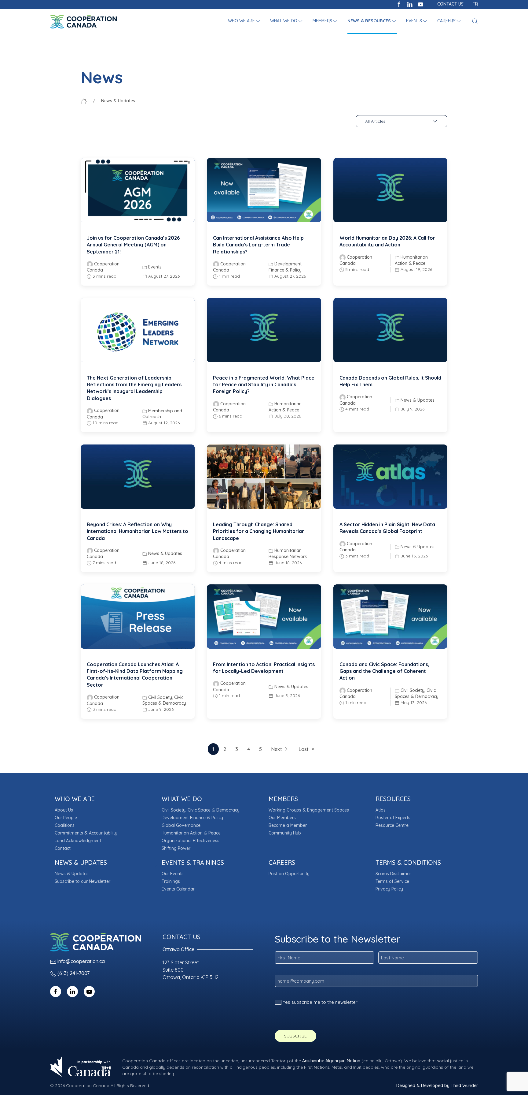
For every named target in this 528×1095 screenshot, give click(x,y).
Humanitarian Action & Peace (411, 260)
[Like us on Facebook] (399, 4)
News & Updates (418, 400)
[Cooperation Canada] (83, 21)
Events (155, 267)
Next (276, 749)
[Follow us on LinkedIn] (410, 4)
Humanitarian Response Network (288, 553)
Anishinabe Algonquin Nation (331, 1060)
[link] (138, 190)
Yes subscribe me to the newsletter (320, 1002)
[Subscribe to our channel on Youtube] (420, 4)
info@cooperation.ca (81, 961)
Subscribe (295, 1036)
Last (304, 749)
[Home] (84, 100)
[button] (244, 21)
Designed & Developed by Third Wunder (437, 1085)
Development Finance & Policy (285, 267)
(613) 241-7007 (73, 973)
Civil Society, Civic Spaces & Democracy (164, 700)
